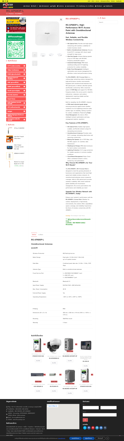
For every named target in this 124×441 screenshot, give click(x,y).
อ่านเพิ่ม (38, 360)
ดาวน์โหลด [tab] (40, 234)
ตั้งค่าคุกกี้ (100, 438)
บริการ (93, 1)
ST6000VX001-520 (38, 356)
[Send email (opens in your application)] (5, 1)
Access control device (85, 356)
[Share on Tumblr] (105, 427)
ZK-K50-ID (86, 361)
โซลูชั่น (54, 6)
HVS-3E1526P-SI (38, 386)
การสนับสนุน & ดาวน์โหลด (86, 6)
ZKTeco (86, 359)
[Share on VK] (101, 427)
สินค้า (89, 1)
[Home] (6, 13)
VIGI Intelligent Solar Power (77, 215)
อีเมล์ (85, 412)
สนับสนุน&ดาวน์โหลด (105, 1)
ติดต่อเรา (113, 1)
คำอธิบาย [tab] (34, 234)
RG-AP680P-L (18, 13)
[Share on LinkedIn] (97, 427)
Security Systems (84, 357)
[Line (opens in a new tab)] (7, 1)
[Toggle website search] (114, 5)
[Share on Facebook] (89, 427)
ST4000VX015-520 (85, 386)
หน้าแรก (27, 6)
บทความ (97, 1)
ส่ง (85, 420)
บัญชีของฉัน (118, 1)
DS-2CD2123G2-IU (54, 358)
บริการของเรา (45, 6)
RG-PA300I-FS (54, 386)
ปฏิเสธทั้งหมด (88, 438)
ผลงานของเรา (71, 6)
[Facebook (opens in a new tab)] (3, 1)
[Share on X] (85, 427)
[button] (61, 19)
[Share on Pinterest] (93, 427)
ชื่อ (84, 405)
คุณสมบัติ (34, 248)
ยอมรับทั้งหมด (75, 438)
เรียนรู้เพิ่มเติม (61, 438)
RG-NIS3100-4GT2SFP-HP (70, 389)
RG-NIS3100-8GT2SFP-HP (70, 356)
